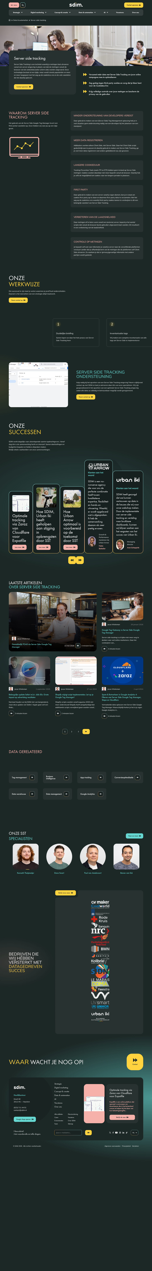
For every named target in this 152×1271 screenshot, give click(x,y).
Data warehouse (19, 794)
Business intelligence (50, 777)
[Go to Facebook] (113, 1132)
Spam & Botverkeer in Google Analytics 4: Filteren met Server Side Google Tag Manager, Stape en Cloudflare (121, 697)
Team (56, 1124)
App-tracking (85, 777)
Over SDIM (71, 1121)
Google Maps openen (23, 1119)
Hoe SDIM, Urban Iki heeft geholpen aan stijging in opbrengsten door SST (46, 526)
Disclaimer (135, 1146)
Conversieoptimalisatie (124, 777)
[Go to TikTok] (126, 1132)
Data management (54, 794)
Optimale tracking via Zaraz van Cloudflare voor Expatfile (20, 528)
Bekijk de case (121, 1117)
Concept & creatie (61, 12)
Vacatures (120, 12)
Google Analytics (87, 794)
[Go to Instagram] (120, 1132)
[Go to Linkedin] (123, 1132)
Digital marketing (37, 12)
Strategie (16, 12)
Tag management (19, 777)
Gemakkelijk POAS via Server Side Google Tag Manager (31, 645)
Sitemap (70, 1124)
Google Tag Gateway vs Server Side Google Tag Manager (121, 631)
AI (104, 12)
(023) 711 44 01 (20, 1107)
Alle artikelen (58, 1114)
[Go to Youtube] (116, 1132)
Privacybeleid (126, 1146)
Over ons (135, 12)
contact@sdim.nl (20, 1110)
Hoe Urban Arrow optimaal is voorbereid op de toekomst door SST (72, 526)
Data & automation (86, 12)
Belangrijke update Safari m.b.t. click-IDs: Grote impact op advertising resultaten (29, 696)
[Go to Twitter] (110, 1132)
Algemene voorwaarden (112, 1146)
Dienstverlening (73, 1114)
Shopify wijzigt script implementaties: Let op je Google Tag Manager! (74, 696)
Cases (56, 1117)
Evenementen (58, 1121)
